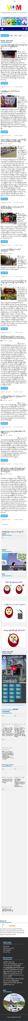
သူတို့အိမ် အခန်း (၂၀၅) (9, 962)
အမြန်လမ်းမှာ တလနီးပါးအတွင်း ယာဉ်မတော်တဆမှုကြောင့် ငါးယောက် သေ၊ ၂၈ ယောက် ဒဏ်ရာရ (13, 975)
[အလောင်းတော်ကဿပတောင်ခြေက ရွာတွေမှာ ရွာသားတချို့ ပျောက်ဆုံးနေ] (9, 287)
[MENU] (26, 29)
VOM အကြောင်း (7, 950)
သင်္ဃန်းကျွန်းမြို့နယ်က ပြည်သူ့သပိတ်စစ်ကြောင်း (13, 397)
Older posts (5, 524)
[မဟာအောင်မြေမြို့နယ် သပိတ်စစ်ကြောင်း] (9, 256)
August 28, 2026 (7, 676)
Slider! (4, 550)
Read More (4, 83)
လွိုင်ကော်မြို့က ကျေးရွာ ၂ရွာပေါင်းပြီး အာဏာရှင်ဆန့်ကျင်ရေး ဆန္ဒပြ (13, 140)
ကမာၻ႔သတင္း (8, 765)
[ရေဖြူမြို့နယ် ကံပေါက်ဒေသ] (9, 96)
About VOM (6, 946)
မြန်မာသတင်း (4, 86)
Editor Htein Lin (17, 726)
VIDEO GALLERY (7, 652)
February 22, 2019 (7, 724)
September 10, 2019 (8, 747)
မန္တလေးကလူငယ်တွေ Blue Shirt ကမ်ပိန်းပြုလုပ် (13, 432)
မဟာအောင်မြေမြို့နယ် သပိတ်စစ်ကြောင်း (11, 250)
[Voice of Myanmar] (2, 29)
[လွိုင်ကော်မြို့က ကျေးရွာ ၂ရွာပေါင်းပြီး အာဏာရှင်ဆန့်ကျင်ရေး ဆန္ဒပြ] (9, 146)
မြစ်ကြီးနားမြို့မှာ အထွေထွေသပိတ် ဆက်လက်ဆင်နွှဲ (12, 207)
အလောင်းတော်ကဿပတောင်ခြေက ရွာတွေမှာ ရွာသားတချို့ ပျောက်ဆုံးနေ (14, 281)
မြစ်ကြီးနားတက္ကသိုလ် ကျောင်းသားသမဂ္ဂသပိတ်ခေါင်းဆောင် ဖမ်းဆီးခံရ (13, 337)
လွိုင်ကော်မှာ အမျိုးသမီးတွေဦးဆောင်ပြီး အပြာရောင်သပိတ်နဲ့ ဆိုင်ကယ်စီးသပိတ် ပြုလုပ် (13, 469)
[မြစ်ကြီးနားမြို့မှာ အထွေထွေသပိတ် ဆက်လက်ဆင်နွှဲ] (9, 213)
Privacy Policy (6, 952)
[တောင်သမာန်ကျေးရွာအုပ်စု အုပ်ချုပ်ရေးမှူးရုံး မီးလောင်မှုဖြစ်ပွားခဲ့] (9, 51)
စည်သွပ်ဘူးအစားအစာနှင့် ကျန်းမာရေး (12, 982)
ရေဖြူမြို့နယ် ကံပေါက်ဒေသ (10, 91)
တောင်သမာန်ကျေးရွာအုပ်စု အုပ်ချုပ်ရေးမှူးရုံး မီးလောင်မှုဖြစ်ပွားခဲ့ (14, 45)
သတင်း (9, 86)
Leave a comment (19, 86)
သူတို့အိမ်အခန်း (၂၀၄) (8, 984)
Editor (11, 48)
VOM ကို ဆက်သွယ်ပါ (8, 948)
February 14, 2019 (19, 724)
